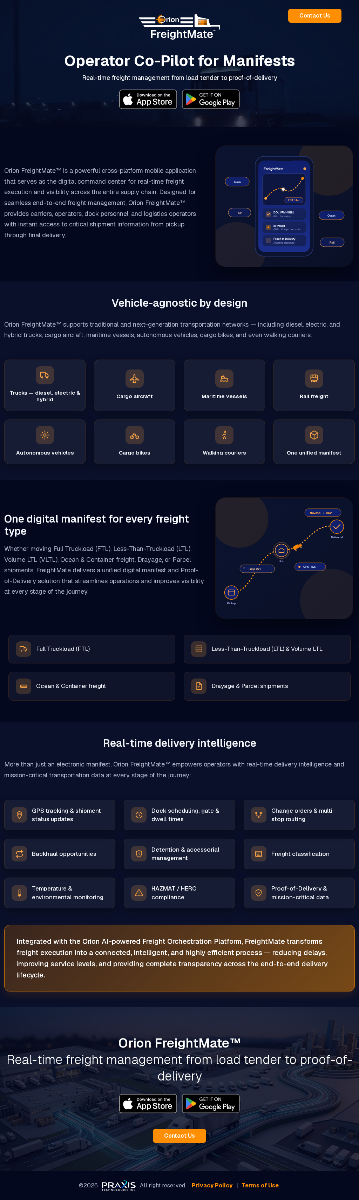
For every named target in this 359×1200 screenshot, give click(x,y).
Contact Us (314, 15)
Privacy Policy (212, 1185)
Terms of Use (260, 1185)
